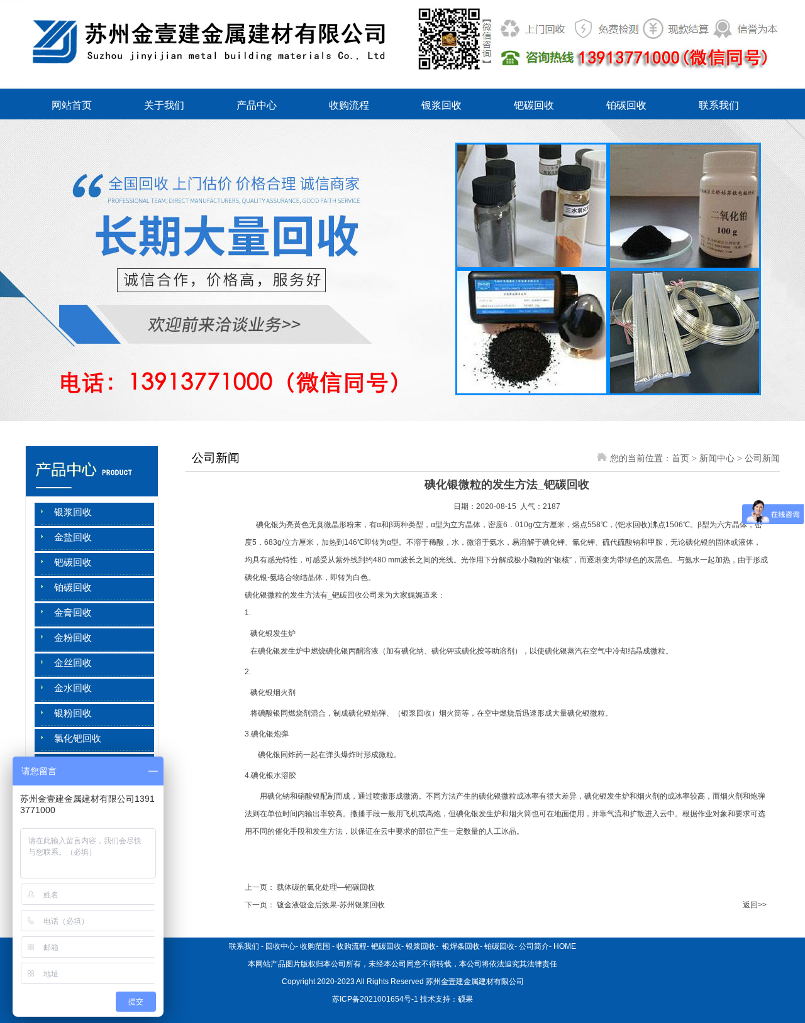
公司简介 (534, 946)
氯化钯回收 (77, 738)
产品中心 (256, 105)
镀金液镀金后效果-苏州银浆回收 (331, 904)
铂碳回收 (626, 105)
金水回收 (73, 688)
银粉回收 (73, 713)
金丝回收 (73, 663)
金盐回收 (73, 537)
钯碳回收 (534, 105)
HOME (564, 946)
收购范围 (315, 946)
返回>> (755, 904)
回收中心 (280, 946)
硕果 (465, 999)
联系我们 (719, 105)
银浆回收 (441, 105)
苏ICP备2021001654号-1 (375, 999)
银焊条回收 (460, 946)
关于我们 (164, 105)
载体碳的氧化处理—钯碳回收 (326, 887)
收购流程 (349, 105)
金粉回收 (73, 638)
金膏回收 (73, 613)
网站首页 (72, 105)
